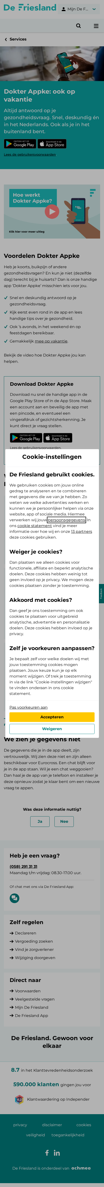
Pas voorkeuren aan (28, 707)
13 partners (81, 531)
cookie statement (34, 525)
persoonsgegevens (66, 520)
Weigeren (52, 729)
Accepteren (52, 717)
